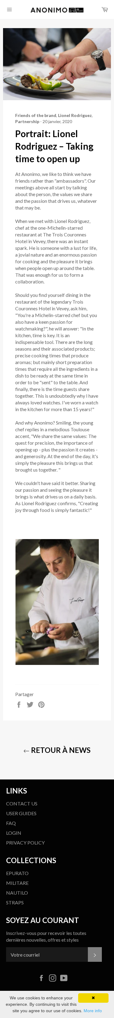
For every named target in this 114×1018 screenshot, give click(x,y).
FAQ (11, 823)
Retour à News (60, 750)
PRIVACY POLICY (25, 842)
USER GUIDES (21, 813)
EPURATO (17, 873)
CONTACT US (21, 803)
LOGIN (13, 833)
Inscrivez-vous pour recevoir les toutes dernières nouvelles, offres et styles (46, 936)
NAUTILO (17, 893)
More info (93, 1010)
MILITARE (17, 883)
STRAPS (15, 902)
